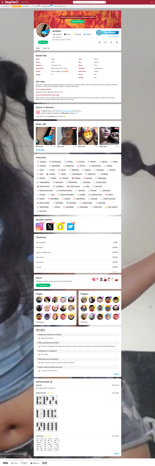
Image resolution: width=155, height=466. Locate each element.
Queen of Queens (66, 111)
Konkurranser (45, 6)
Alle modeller (6, 6)
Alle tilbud (35, 6)
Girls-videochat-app (60, 6)
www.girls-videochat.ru (18, 460)
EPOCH (30, 460)
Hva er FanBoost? (113, 36)
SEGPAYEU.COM (37, 460)
